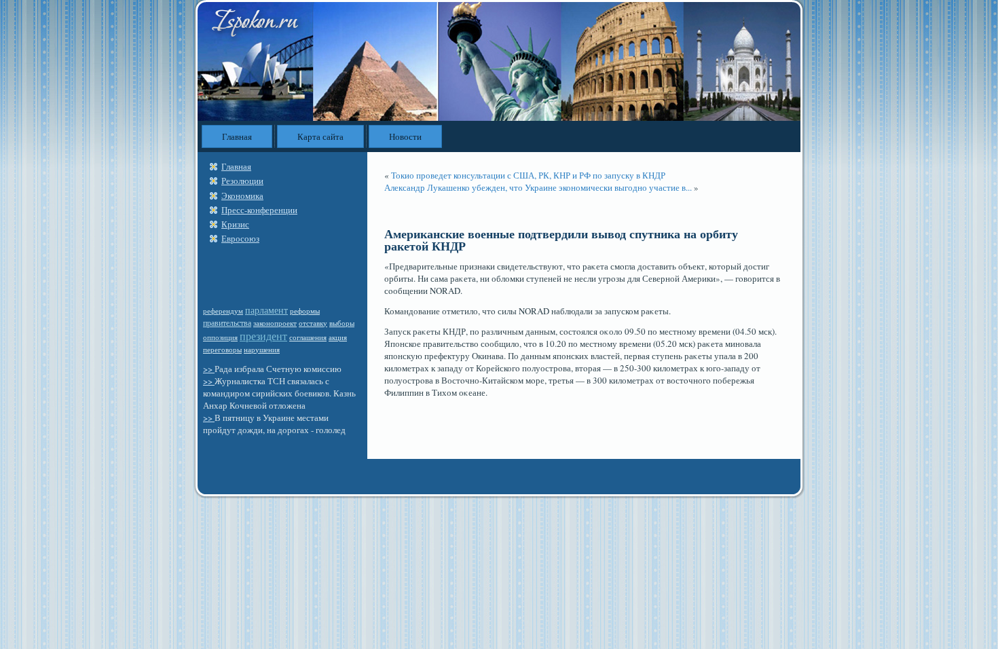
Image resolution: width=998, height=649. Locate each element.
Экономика (242, 195)
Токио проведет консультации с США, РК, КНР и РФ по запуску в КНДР (528, 175)
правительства (227, 322)
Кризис (235, 224)
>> (209, 369)
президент (263, 336)
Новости (405, 136)
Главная (237, 136)
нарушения (262, 349)
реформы (305, 311)
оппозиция (220, 337)
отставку (313, 323)
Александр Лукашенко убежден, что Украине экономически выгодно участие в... (538, 187)
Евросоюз (240, 238)
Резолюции (242, 180)
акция (338, 337)
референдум (223, 310)
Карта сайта (320, 136)
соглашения (308, 337)
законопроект (275, 323)
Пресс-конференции (259, 210)
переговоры (222, 349)
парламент (266, 309)
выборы (341, 323)
